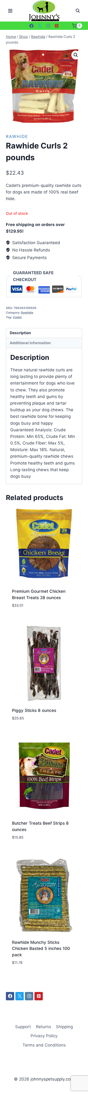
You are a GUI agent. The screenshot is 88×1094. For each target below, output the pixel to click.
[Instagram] (48, 26)
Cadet (17, 317)
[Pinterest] (57, 26)
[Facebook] (31, 26)
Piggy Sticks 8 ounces (34, 710)
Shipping (64, 1026)
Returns (43, 1026)
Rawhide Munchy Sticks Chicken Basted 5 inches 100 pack (41, 948)
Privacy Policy (44, 1035)
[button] (75, 55)
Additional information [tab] (30, 343)
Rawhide (17, 136)
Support (23, 1026)
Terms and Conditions (44, 1045)
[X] (40, 26)
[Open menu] (10, 11)
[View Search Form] (77, 10)
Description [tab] (20, 332)
